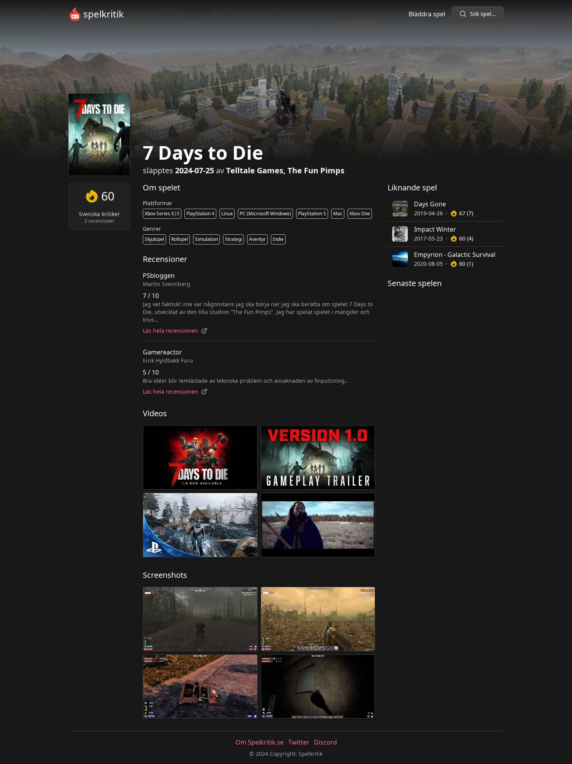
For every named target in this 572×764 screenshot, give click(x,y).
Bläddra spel (427, 14)
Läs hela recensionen (170, 330)
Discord (325, 742)
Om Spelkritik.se (259, 742)
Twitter (298, 742)
